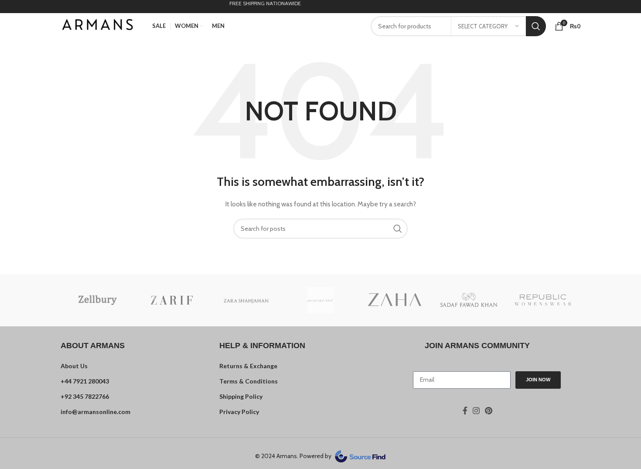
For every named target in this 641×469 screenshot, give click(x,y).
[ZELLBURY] (98, 300)
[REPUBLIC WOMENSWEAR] (543, 300)
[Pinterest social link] (488, 410)
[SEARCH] (536, 26)
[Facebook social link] (465, 410)
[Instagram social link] (476, 410)
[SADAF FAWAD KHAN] (469, 299)
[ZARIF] (172, 300)
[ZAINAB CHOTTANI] (320, 300)
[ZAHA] (395, 300)
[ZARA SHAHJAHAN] (246, 299)
